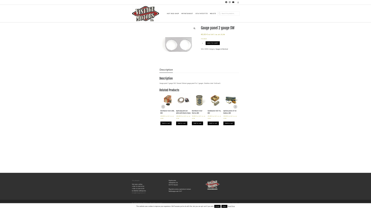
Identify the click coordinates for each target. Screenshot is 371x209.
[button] (194, 28)
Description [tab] (166, 69)
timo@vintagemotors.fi (138, 193)
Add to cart (212, 43)
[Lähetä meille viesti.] (233, 2)
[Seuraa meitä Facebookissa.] (226, 2)
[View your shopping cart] (238, 2)
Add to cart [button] (166, 123)
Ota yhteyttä (135, 180)
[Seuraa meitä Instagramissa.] (230, 2)
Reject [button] (224, 206)
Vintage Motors (142, 203)
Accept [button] (217, 206)
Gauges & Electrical (221, 49)
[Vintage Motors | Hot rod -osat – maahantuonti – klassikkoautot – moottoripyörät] (145, 13)
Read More (231, 206)
